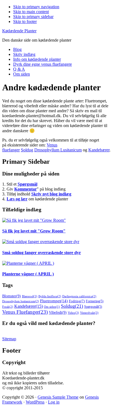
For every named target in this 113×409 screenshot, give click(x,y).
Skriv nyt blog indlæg (51, 194)
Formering (94, 301)
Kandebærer (98, 150)
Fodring (77, 301)
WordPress (35, 402)
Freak (7, 306)
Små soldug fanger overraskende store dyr (41, 252)
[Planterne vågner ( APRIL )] (28, 263)
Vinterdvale (89, 312)
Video (73, 312)
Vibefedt (58, 312)
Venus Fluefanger (25, 312)
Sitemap (9, 338)
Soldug (27, 150)
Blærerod (29, 296)
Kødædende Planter (19, 30)
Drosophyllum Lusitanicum (58, 150)
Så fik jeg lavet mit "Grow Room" (34, 231)
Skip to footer (25, 21)
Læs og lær (17, 199)
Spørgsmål (27, 184)
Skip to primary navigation (36, 6)
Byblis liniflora (49, 296)
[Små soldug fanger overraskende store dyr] (40, 241)
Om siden (52, 306)
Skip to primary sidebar (33, 16)
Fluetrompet (54, 300)
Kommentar (25, 189)
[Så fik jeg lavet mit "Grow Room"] (34, 220)
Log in (54, 402)
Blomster (11, 296)
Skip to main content (31, 11)
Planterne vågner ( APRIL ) (28, 274)
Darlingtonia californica (79, 296)
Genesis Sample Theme (58, 397)
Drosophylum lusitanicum (20, 301)
